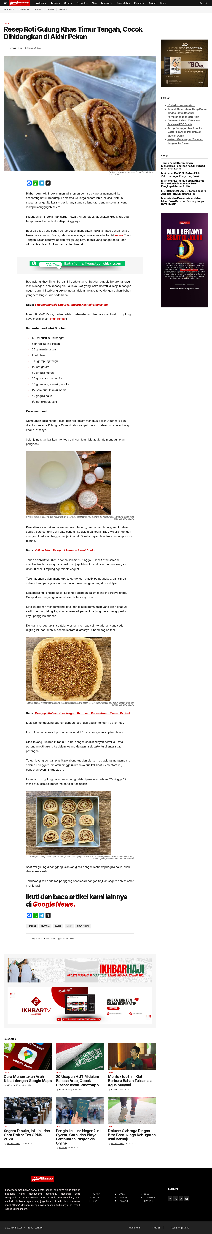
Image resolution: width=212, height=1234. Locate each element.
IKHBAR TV (24, 9)
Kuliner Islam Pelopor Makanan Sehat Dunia (64, 550)
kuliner (119, 235)
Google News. (54, 904)
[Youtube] (186, 1198)
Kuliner (58, 926)
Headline (32, 926)
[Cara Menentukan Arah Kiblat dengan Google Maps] (28, 1056)
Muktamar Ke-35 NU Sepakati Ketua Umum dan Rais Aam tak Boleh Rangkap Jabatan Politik (182, 183)
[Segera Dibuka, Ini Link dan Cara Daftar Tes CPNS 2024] (28, 1110)
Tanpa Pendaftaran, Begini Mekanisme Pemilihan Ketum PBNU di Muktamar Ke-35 (183, 166)
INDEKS (63, 9)
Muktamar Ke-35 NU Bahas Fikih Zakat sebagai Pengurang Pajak (180, 175)
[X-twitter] (175, 1198)
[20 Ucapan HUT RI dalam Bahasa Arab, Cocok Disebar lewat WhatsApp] (80, 1056)
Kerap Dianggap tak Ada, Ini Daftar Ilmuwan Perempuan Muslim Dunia (184, 131)
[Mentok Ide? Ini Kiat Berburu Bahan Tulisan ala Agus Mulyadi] (132, 1056)
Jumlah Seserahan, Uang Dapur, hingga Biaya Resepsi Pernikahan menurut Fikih (187, 113)
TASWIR (50, 9)
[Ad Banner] (80, 266)
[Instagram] (181, 1198)
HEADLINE (9, 9)
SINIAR (38, 9)
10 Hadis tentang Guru (181, 105)
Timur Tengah (57, 318)
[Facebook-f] (170, 1198)
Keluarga (45, 926)
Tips (7, 23)
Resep (69, 926)
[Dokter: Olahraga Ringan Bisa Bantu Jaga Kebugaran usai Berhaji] (132, 1110)
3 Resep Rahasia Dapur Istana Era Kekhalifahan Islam (71, 304)
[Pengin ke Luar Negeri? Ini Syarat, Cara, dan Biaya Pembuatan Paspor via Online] (80, 1110)
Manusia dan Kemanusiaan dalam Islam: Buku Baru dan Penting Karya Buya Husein (182, 201)
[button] (6, 3)
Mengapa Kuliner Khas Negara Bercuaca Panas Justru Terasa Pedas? (82, 713)
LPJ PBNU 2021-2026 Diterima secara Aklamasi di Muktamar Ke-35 (183, 192)
